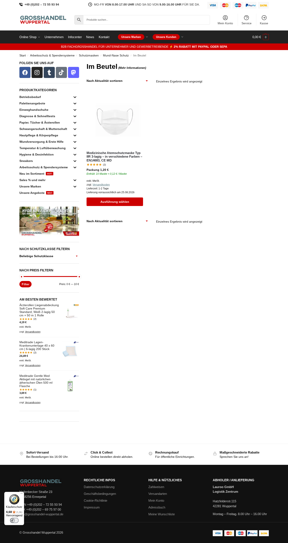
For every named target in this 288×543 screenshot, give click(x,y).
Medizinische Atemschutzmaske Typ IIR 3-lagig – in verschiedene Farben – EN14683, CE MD (114, 156)
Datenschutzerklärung (99, 487)
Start (22, 55)
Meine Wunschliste (161, 514)
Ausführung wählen (114, 201)
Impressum (92, 507)
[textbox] (49, 256)
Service (247, 23)
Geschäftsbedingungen (100, 493)
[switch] (14, 520)
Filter (25, 284)
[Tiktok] (61, 72)
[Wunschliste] (136, 98)
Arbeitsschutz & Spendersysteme (52, 55)
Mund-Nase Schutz (116, 55)
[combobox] (49, 256)
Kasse (264, 23)
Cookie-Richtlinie (95, 500)
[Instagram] (37, 72)
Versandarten (157, 493)
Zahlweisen (156, 487)
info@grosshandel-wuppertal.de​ (41, 514)
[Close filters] (80, 64)
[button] (260, 37)
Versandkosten (101, 184)
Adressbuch (156, 507)
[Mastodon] (73, 72)
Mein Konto (225, 23)
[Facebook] (24, 72)
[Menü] (21, 494)
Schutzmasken (89, 55)
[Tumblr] (49, 72)
